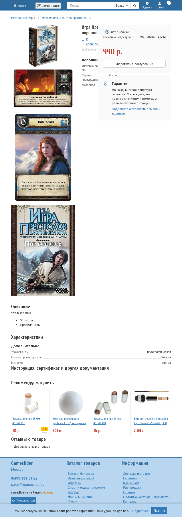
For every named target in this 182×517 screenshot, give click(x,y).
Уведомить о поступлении (134, 64)
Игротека (74, 482)
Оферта (129, 492)
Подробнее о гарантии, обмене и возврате (136, 110)
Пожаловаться (25, 500)
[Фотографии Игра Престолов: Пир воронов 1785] (43, 46)
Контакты (129, 501)
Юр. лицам (131, 482)
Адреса (147, 7)
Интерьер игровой (81, 478)
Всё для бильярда (81, 473)
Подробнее (140, 510)
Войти (160, 7)
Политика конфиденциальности (146, 496)
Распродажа (132, 487)
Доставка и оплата (136, 473)
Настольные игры (80, 496)
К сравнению (94, 41)
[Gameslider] (48, 5)
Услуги (72, 501)
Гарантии (130, 478)
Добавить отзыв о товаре (32, 446)
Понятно (159, 511)
